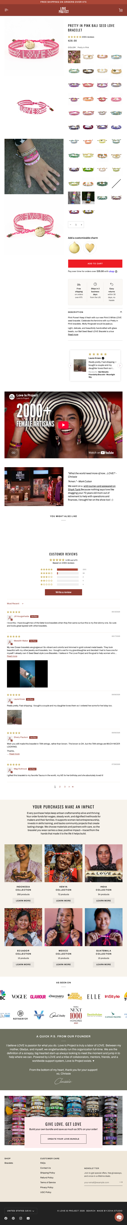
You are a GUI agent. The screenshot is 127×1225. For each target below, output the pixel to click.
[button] (75, 37)
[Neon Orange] (88, 99)
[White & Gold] (88, 57)
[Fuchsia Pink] (74, 57)
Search (90, 1211)
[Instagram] (20, 1218)
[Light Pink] (102, 57)
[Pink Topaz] (74, 113)
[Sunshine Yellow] (102, 141)
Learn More (23, 901)
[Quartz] (88, 113)
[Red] (88, 85)
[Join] (120, 1182)
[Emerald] (74, 155)
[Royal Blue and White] (116, 127)
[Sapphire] (74, 127)
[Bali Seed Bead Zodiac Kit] (88, 198)
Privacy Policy (46, 1187)
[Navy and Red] (88, 127)
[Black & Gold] (88, 71)
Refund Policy (46, 1177)
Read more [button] (12, 656)
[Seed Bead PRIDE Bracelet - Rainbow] (88, 183)
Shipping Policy (47, 1173)
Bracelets (8, 1163)
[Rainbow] (102, 155)
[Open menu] (9, 10)
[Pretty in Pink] (116, 99)
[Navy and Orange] (74, 212)
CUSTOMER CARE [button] (50, 1158)
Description (75, 312)
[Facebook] (5, 1218)
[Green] (102, 183)
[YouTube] (28, 1218)
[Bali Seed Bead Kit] (74, 198)
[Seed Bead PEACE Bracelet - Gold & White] (116, 71)
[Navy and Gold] (74, 169)
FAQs (43, 1163)
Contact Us (45, 1168)
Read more (73, 334)
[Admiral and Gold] (102, 127)
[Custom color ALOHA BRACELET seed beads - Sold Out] (116, 183)
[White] (116, 155)
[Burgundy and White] (116, 198)
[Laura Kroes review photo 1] (14, 717)
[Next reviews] (120, 366)
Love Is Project (69, 1211)
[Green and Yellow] (88, 169)
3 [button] (65, 787)
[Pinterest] (13, 1218)
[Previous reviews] (71, 366)
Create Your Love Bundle (63, 1139)
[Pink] (102, 85)
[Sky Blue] (116, 57)
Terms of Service (48, 1182)
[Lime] (116, 169)
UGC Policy (45, 1192)
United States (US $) (19, 1211)
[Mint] (74, 71)
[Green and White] (102, 198)
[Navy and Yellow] (88, 212)
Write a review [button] (63, 592)
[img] (13, 612)
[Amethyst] (74, 85)
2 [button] (60, 787)
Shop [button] (7, 1158)
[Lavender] (116, 85)
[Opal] (116, 113)
